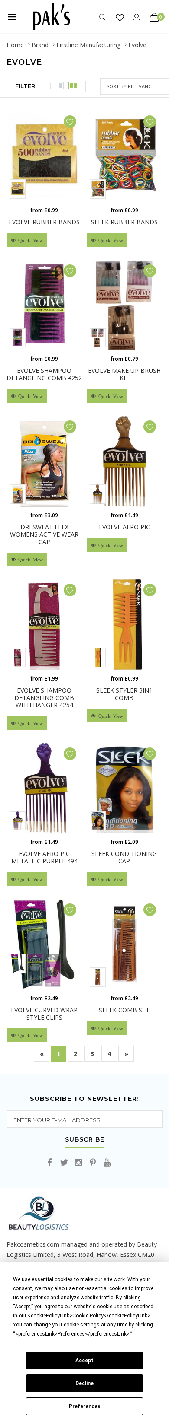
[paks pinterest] (92, 1162)
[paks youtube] (107, 1162)
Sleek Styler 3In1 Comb (124, 694)
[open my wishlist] (119, 17)
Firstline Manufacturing (88, 45)
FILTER (25, 86)
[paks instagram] (78, 1162)
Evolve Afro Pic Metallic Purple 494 (44, 857)
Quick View (29, 240)
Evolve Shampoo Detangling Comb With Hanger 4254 (44, 697)
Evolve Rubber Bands (44, 222)
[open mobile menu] (12, 17)
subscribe (84, 1139)
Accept (84, 1361)
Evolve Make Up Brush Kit (124, 374)
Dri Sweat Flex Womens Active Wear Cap (44, 534)
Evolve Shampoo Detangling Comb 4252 (44, 374)
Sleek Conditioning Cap (124, 857)
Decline (84, 1383)
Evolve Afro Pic (124, 527)
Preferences (85, 1406)
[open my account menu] (136, 17)
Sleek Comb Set (124, 1010)
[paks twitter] (64, 1162)
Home (15, 45)
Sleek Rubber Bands (124, 222)
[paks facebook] (49, 1162)
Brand (40, 45)
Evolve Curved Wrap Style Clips (44, 1013)
